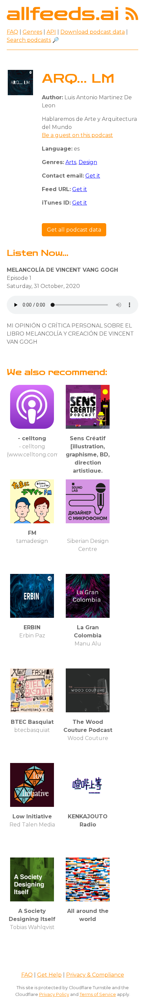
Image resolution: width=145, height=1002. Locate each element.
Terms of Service (98, 994)
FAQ (12, 32)
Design (88, 162)
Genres (32, 32)
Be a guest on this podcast (77, 135)
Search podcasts (29, 40)
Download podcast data (92, 32)
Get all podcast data (74, 230)
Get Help (49, 975)
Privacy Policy (54, 994)
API (51, 32)
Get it (92, 176)
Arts (70, 162)
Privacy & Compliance (95, 975)
